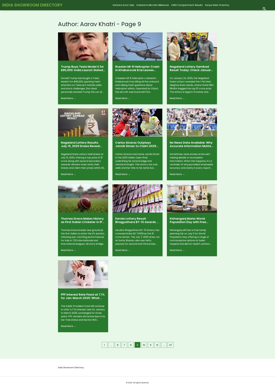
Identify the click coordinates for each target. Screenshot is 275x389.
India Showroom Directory (32, 5)
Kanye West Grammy (217, 5)
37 (170, 345)
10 (144, 345)
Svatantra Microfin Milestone (152, 5)
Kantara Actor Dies (123, 5)
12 (157, 345)
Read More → (68, 98)
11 (150, 345)
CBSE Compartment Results (187, 5)
